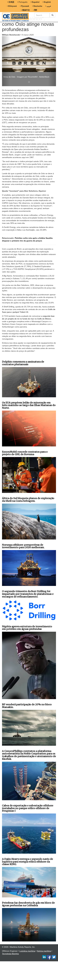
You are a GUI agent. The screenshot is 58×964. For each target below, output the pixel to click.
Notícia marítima (44, 948)
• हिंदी (35, 10)
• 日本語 (10, 2)
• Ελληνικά (12, 6)
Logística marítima (27, 948)
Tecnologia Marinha (10, 951)
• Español (35, 2)
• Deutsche (37, 6)
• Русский (24, 6)
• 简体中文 (25, 10)
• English (47, 2)
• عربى (48, 6)
